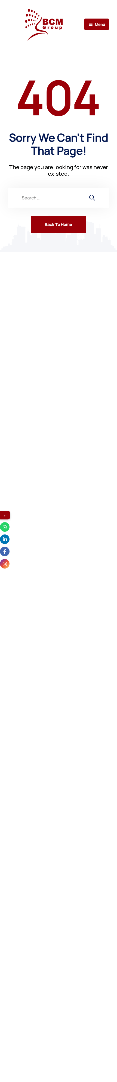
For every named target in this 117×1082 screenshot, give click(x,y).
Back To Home (58, 224)
